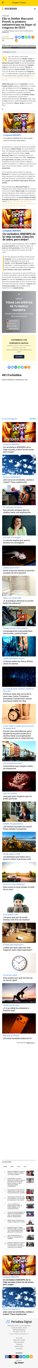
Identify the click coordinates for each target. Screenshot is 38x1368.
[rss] (31, 1356)
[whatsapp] (27, 1356)
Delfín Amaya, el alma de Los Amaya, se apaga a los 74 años (16, 1221)
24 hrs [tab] (5, 1166)
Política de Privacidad (19, 1340)
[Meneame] (32, 37)
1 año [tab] (24, 1166)
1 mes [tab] (18, 1166)
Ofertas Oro (12, 323)
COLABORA (19, 356)
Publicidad (19, 1344)
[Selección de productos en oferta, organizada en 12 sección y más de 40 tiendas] (19, 294)
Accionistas (19, 1348)
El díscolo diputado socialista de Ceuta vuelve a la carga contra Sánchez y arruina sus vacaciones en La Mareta (16, 1245)
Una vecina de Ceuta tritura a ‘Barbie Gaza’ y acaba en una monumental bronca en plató (16, 1191)
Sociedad (11, 8)
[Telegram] (29, 37)
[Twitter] (19, 37)
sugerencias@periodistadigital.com (19, 1333)
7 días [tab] (12, 1166)
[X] (10, 1356)
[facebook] (6, 1356)
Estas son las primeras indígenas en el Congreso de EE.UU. (18, 78)
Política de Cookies (19, 1342)
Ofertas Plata (12, 326)
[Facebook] (16, 37)
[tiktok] (17, 1356)
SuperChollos (12, 321)
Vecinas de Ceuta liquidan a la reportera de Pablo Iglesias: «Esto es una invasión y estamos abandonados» (16, 1214)
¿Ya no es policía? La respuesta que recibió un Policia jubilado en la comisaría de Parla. (14, 1206)
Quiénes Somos (19, 1346)
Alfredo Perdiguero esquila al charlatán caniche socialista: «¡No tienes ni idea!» (16, 1172)
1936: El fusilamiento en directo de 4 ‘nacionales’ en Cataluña (15, 1237)
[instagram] (20, 1356)
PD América (5, 37)
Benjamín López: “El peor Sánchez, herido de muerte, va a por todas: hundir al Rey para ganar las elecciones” (16, 1230)
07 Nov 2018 (5, 38)
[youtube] (13, 1356)
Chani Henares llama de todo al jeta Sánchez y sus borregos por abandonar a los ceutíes (16, 1198)
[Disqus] (19, 1073)
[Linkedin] (22, 37)
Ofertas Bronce (13, 328)
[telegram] (24, 1356)
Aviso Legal (19, 1338)
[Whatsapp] (26, 37)
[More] (16, 40)
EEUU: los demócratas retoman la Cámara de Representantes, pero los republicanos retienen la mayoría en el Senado (19, 204)
